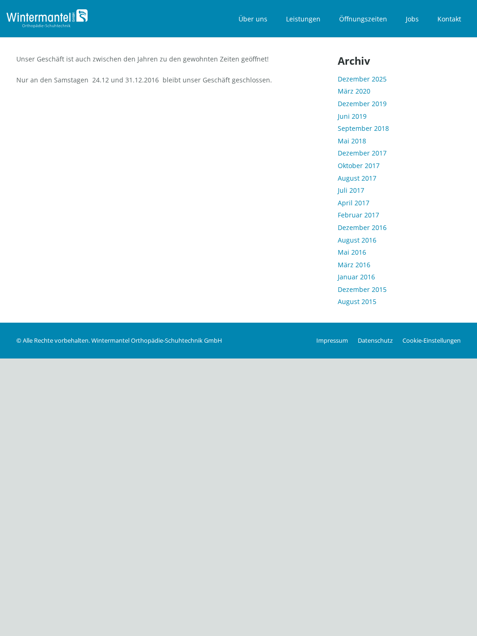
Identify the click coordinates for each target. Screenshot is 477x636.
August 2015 (357, 301)
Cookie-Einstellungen (431, 341)
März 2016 (354, 264)
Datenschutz (375, 341)
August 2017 (357, 178)
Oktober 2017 (359, 165)
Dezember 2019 (362, 103)
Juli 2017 (351, 190)
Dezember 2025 (362, 78)
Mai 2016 (352, 252)
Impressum (332, 341)
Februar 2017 (358, 214)
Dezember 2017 (362, 153)
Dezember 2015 (362, 289)
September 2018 (363, 128)
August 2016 (357, 240)
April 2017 (353, 202)
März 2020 (354, 91)
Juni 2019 (352, 116)
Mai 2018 (352, 140)
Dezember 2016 (362, 227)
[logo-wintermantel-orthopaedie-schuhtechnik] (47, 18)
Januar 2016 (356, 276)
